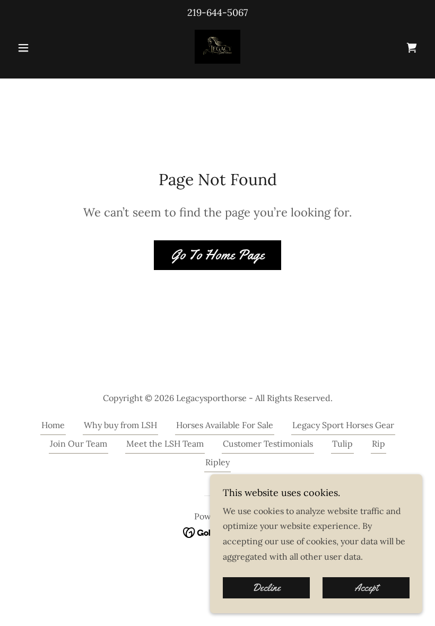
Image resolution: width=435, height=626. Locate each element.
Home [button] (53, 425)
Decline (267, 587)
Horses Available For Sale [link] (224, 425)
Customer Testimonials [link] (268, 443)
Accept (366, 587)
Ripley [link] (217, 462)
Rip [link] (378, 443)
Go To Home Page (217, 255)
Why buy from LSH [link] (120, 425)
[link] (217, 46)
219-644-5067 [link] (217, 12)
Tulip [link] (342, 443)
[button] (43, 47)
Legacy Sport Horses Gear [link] (343, 425)
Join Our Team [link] (78, 443)
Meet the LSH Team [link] (165, 443)
